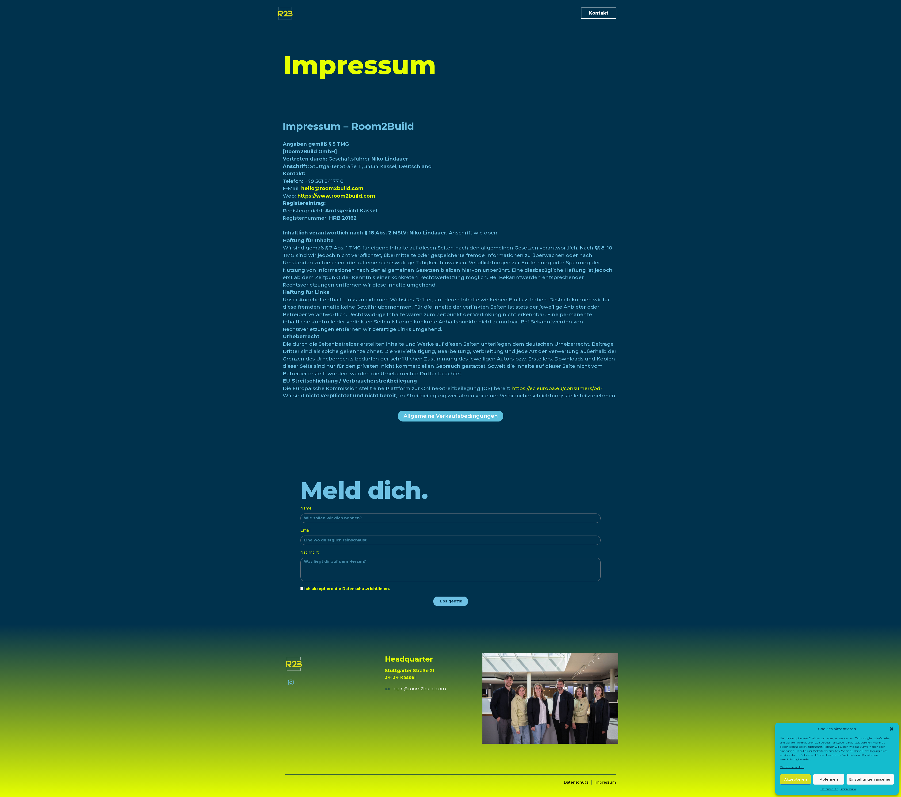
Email (305, 530)
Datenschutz (829, 789)
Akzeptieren (795, 779)
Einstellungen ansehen (870, 779)
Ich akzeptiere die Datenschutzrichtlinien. (347, 588)
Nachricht (309, 552)
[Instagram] (291, 682)
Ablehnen (829, 779)
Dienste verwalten (792, 767)
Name (306, 508)
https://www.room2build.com (336, 196)
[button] (891, 729)
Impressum (848, 789)
